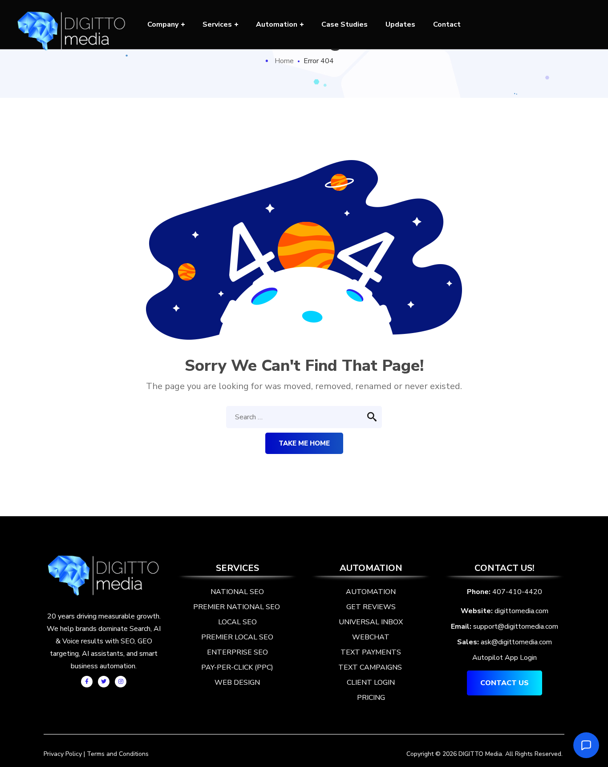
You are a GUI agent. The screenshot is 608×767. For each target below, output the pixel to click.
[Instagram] (120, 681)
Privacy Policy (63, 754)
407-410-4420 (517, 592)
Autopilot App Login (504, 658)
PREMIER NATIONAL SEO (237, 607)
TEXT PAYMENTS (370, 652)
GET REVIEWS (371, 607)
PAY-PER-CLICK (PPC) (237, 667)
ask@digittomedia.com (516, 642)
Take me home (304, 443)
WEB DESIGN (237, 682)
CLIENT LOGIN (371, 682)
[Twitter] (103, 681)
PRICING (371, 698)
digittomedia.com (521, 611)
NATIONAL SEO (237, 592)
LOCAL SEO (237, 622)
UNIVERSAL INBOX (371, 622)
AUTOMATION (371, 592)
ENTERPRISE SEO (237, 652)
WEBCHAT (370, 637)
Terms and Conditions (118, 754)
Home (284, 61)
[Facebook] (87, 681)
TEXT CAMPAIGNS (370, 667)
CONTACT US (504, 683)
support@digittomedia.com (515, 626)
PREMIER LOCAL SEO (237, 637)
